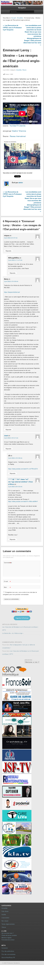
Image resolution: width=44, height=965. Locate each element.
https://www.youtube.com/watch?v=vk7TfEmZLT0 (23, 469)
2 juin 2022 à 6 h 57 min (10, 238)
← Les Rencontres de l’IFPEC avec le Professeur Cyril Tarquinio (12, 27)
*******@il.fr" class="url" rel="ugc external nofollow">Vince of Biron (20, 481)
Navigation (22, 8)
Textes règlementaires (8, 924)
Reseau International (18, 136)
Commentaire (7, 562)
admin (20, 182)
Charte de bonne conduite (9, 935)
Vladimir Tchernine (19, 131)
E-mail (7, 581)
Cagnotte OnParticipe (22, 618)
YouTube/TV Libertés (17, 125)
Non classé (5, 921)
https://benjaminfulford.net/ (12, 292)
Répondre (8, 251)
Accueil (13, 18)
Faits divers (5, 911)
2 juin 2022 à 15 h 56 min (11, 281)
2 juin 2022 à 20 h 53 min (15, 486)
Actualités (20, 18)
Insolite (4, 914)
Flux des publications (8, 951)
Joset (6, 435)
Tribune (24, 70)
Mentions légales (7, 938)
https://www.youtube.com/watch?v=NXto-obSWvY (23, 501)
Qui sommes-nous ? (8, 933)
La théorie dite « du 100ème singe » (12, 633)
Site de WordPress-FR (8, 957)
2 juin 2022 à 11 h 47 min (15, 260)
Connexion (5, 948)
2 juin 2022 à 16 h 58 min (15, 458)
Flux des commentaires (8, 954)
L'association (5, 918)
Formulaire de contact (8, 940)
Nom (7, 587)
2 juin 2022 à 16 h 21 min (11, 438)
